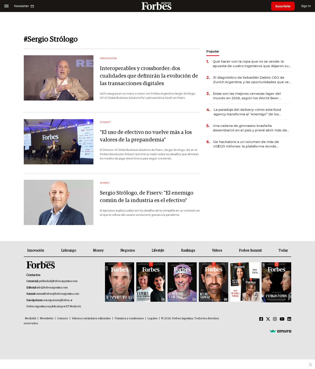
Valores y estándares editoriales (91, 318)
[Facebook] (261, 319)
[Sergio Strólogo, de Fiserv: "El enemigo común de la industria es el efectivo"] (58, 202)
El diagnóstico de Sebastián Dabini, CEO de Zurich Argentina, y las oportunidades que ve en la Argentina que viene (251, 79)
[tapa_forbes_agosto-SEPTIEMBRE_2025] (276, 282)
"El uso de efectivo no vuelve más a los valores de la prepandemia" (146, 136)
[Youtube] (282, 319)
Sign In (306, 6)
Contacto (62, 318)
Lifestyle (158, 250)
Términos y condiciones (129, 318)
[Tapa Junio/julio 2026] (119, 282)
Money (98, 250)
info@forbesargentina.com (52, 287)
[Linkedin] (289, 319)
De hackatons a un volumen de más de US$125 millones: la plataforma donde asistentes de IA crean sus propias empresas (250, 144)
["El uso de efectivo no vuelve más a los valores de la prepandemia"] (58, 141)
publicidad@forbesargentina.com (58, 281)
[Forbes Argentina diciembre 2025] (213, 282)
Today (283, 250)
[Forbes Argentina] (157, 6)
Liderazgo (68, 250)
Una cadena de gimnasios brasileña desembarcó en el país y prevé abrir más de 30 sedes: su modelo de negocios (250, 128)
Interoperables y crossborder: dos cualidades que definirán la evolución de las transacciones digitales (149, 76)
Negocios (127, 250)
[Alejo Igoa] (182, 282)
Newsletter (46, 318)
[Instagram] (275, 319)
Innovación (35, 250)
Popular (212, 51)
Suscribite (282, 6)
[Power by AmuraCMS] (280, 331)
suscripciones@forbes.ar (58, 300)
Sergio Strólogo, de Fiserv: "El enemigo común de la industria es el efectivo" (146, 196)
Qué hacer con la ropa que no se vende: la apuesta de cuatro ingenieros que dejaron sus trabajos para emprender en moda (251, 63)
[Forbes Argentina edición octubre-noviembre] (245, 282)
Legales (152, 318)
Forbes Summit (250, 250)
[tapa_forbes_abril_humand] (150, 282)
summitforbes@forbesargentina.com (57, 293)
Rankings (188, 250)
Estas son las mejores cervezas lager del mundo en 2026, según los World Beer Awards (247, 96)
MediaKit (30, 318)
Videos (217, 250)
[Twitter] (268, 319)
